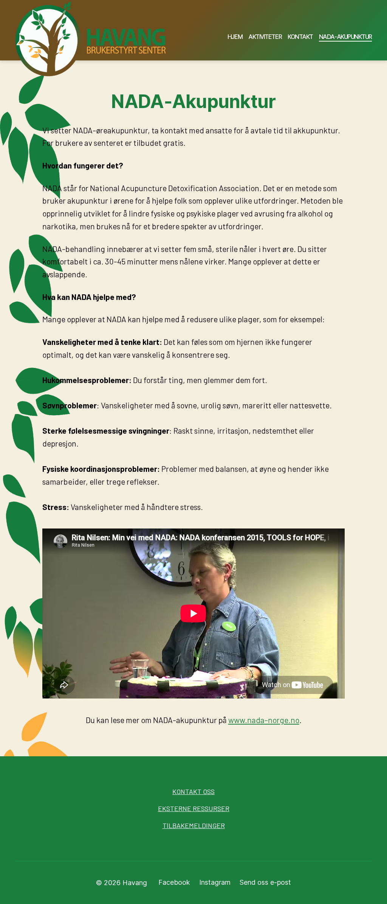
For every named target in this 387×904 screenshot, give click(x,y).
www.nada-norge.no (263, 720)
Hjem (235, 36)
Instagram (215, 882)
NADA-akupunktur (345, 36)
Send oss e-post (265, 882)
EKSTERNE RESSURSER (193, 808)
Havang (134, 883)
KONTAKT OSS (193, 791)
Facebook (174, 882)
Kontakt (300, 36)
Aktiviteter (265, 36)
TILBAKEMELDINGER (194, 825)
